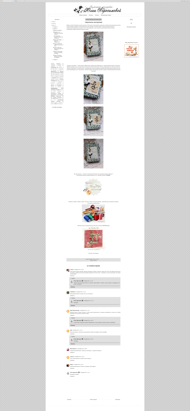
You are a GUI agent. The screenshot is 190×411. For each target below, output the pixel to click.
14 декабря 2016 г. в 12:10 (81, 291)
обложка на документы (56, 85)
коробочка (54, 77)
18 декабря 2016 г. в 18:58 (77, 330)
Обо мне (97, 15)
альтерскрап (53, 67)
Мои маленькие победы (106, 15)
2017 (53, 23)
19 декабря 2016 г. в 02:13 (88, 339)
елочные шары (57, 75)
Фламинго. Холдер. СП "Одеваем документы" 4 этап (58, 44)
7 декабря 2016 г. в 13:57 (88, 280)
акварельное (53, 66)
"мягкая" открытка (55, 63)
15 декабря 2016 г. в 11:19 (88, 300)
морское (62, 80)
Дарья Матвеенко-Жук (74, 310)
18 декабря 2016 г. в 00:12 (88, 320)
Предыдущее (117, 399)
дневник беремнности (56, 74)
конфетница (61, 76)
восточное (54, 70)
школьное (60, 103)
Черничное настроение (57, 30)
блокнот (95, 260)
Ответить (72, 275)
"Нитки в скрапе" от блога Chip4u (84, 201)
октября (55, 59)
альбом (60, 66)
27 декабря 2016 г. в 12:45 (85, 372)
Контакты (91, 15)
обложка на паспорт (56, 86)
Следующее (69, 399)
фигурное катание (54, 102)
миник (59, 80)
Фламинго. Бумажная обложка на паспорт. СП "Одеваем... (57, 56)
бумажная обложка (54, 68)
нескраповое (53, 82)
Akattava (72, 269)
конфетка (56, 76)
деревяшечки (54, 71)
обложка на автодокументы (56, 84)
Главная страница (83, 15)
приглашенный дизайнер (56, 93)
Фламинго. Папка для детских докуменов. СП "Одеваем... (58, 48)
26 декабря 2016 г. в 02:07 (79, 356)
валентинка (61, 68)
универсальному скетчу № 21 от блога (98, 225)
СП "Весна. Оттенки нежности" (57, 95)
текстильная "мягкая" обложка (57, 100)
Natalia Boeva (72, 291)
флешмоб (60, 102)
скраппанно (53, 94)
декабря (54, 26)
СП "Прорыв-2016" (54, 98)
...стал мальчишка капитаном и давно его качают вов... (58, 37)
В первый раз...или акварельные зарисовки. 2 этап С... (58, 33)
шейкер (55, 103)
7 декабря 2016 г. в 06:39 (78, 269)
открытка (54, 88)
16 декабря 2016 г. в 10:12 (85, 310)
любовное (52, 79)
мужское (54, 81)
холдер (52, 103)
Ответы (73, 278)
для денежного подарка (58, 72)
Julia (71, 330)
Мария (71, 364)
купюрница (60, 77)
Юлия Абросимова (77, 280)
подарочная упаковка (55, 92)
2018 (53, 21)
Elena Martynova (73, 348)
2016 (53, 25)
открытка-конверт (55, 89)
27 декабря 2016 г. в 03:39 (78, 364)
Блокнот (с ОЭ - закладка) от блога (100, 175)
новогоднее (59, 82)
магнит (57, 79)
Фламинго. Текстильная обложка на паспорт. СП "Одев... (57, 52)
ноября (54, 28)
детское (61, 71)
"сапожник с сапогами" (56, 64)
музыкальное (60, 81)
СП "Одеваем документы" (56, 97)
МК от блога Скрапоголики (91, 65)
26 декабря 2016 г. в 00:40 (82, 348)
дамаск (60, 70)
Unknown (72, 356)
